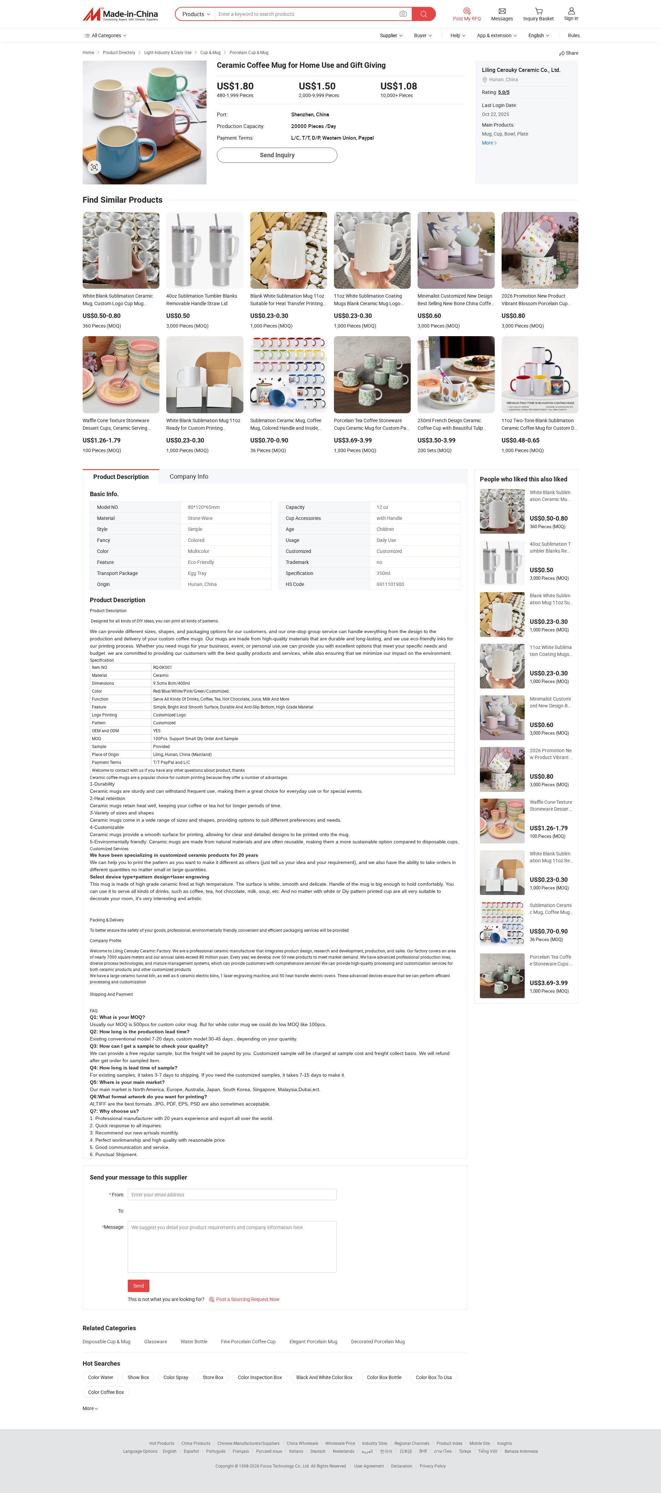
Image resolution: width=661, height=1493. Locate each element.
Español (191, 1451)
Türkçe (465, 1451)
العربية (367, 1451)
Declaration (401, 1466)
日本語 (406, 1451)
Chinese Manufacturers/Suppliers (249, 1443)
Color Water (100, 1377)
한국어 (386, 1451)
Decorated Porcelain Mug (378, 1341)
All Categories (106, 35)
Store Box (213, 1377)
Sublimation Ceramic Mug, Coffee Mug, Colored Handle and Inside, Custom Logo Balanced (551, 909)
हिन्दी (423, 1451)
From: (116, 1194)
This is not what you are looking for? (166, 1299)
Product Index (449, 1443)
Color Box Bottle (384, 1377)
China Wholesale (302, 1443)
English (170, 1451)
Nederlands (343, 1451)
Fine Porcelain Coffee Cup (248, 1341)
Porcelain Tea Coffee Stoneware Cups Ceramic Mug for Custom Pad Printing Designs (551, 960)
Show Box (138, 1377)
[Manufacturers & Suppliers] (120, 14)
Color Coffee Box (106, 1392)
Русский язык (269, 1451)
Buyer (420, 35)
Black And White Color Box (324, 1377)
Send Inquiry (277, 155)
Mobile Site (480, 1443)
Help (455, 35)
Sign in (571, 18)
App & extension (494, 35)
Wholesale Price (340, 1443)
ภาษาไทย (443, 1451)
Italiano (296, 1451)
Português (215, 1451)
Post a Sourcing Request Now (244, 1299)
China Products (195, 1443)
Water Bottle (194, 1341)
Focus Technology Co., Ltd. (285, 1466)
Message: (113, 1227)
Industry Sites (374, 1443)
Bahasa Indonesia (521, 1451)
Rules (574, 35)
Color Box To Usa (434, 1377)
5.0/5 (504, 92)
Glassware (155, 1341)
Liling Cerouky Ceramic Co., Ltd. (521, 70)
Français (241, 1451)
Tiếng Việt (487, 1451)
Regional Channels (412, 1443)
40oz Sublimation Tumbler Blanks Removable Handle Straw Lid (550, 547)
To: (121, 1210)
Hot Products (161, 1443)
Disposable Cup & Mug (106, 1341)
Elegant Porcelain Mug (313, 1341)
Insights (504, 1443)
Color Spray (176, 1377)
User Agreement (369, 1466)
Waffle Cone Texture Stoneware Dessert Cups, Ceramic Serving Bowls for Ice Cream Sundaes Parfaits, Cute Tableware (551, 805)
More (487, 142)
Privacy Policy (433, 1466)
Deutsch (318, 1451)
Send (138, 1285)
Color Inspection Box (260, 1377)
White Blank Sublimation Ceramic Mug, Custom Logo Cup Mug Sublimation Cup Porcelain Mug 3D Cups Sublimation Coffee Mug (551, 496)
